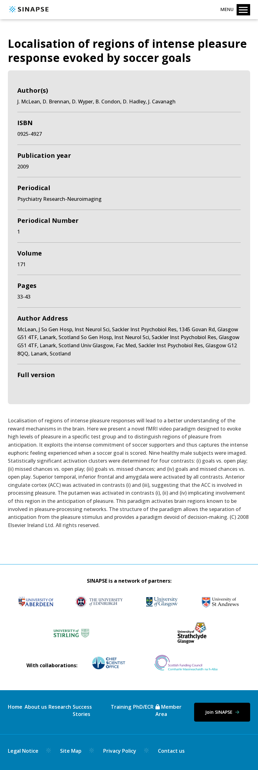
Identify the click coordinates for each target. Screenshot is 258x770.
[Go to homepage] (28, 12)
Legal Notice (23, 750)
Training (121, 706)
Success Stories (82, 710)
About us (36, 706)
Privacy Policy (119, 750)
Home (15, 706)
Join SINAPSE (219, 712)
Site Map (70, 750)
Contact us (171, 750)
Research (59, 706)
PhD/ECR (143, 706)
